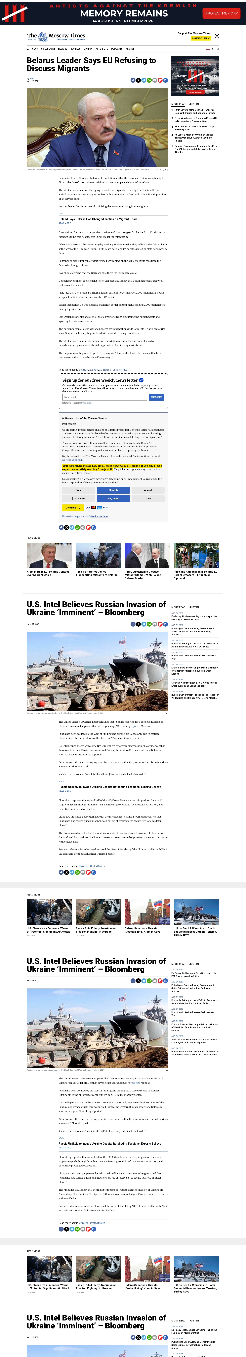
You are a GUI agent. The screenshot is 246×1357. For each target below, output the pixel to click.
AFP (31, 79)
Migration (105, 369)
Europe (93, 369)
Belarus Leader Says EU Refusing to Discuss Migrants (91, 64)
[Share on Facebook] (133, 80)
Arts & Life (102, 49)
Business (75, 49)
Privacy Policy (86, 403)
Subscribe (156, 397)
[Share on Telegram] (143, 80)
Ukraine (83, 866)
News (35, 49)
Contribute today (201, 38)
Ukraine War (48, 49)
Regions (62, 49)
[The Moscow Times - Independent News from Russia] (56, 36)
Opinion (88, 49)
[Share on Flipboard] (160, 80)
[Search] (218, 49)
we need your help (72, 459)
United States (97, 866)
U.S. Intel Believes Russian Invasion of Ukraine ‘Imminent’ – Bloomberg (96, 608)
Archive (130, 49)
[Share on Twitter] (138, 80)
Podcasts (116, 49)
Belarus (83, 369)
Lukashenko (120, 369)
